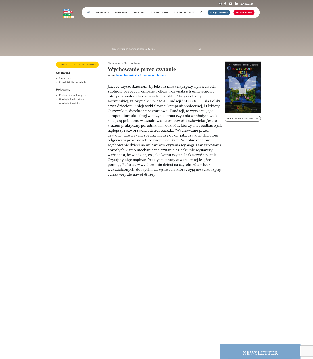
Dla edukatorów (132, 63)
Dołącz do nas (219, 12)
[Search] (196, 49)
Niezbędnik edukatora (71, 99)
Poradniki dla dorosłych (72, 82)
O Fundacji (102, 12)
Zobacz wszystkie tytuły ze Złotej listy (77, 65)
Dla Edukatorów (184, 12)
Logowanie (246, 4)
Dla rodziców (114, 63)
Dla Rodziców (159, 12)
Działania (121, 12)
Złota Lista (65, 78)
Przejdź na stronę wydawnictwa (242, 119)
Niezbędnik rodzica (69, 103)
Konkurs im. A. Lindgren (72, 95)
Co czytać (139, 12)
